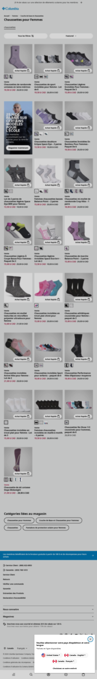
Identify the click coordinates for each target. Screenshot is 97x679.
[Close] (90, 639)
